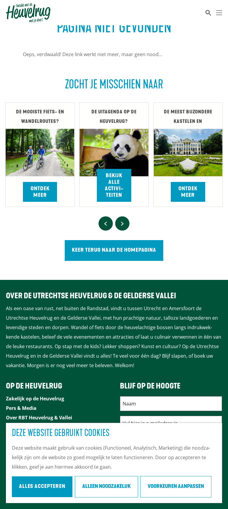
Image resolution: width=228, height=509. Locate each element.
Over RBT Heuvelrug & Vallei (39, 417)
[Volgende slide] (122, 223)
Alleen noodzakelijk (106, 486)
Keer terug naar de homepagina (114, 250)
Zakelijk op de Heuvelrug (35, 398)
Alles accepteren (42, 486)
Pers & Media (21, 408)
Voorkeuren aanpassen (176, 486)
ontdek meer (187, 192)
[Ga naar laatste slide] (106, 223)
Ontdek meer (40, 192)
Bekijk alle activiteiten (114, 185)
